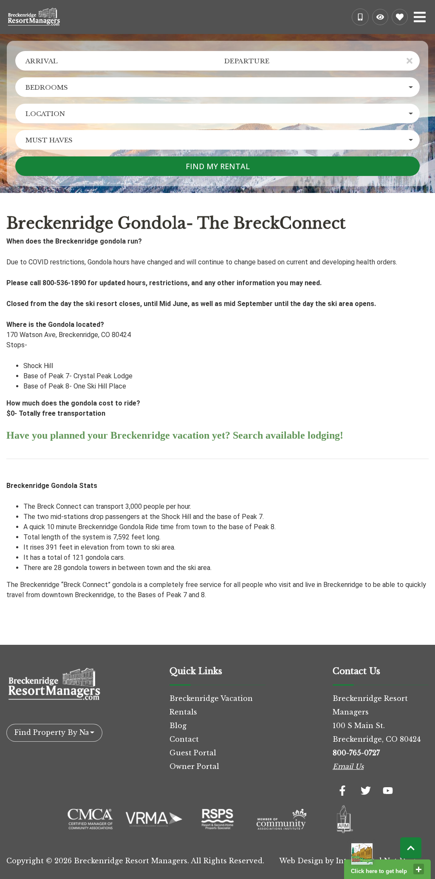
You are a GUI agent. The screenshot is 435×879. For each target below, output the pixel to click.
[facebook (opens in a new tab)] (343, 790)
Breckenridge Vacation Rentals (211, 705)
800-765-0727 (356, 753)
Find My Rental (218, 166)
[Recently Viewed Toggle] (380, 17)
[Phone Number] (360, 17)
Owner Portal (194, 766)
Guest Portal (192, 753)
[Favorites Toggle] (400, 17)
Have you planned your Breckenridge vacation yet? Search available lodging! (174, 435)
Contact (184, 739)
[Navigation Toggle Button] (419, 17)
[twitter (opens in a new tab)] (366, 790)
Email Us (348, 766)
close (418, 869)
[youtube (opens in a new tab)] (388, 790)
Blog (177, 725)
